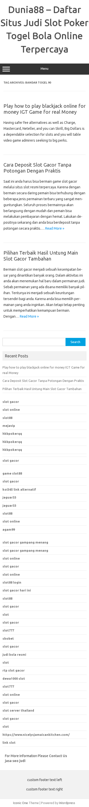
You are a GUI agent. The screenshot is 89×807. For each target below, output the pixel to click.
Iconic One (20, 803)
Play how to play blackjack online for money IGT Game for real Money (44, 109)
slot (5, 614)
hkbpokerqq (12, 433)
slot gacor (10, 401)
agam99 (8, 529)
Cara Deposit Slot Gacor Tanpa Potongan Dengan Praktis (37, 168)
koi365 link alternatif (19, 489)
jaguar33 (9, 497)
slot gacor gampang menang (25, 542)
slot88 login (11, 582)
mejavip (8, 425)
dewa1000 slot (13, 678)
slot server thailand (18, 710)
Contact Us (58, 756)
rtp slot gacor (13, 670)
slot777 (8, 686)
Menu (44, 68)
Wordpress (67, 803)
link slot (9, 742)
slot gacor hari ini (16, 590)
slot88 (7, 417)
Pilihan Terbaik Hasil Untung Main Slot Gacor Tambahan (40, 256)
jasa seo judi (15, 761)
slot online (11, 409)
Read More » (54, 228)
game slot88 (12, 473)
